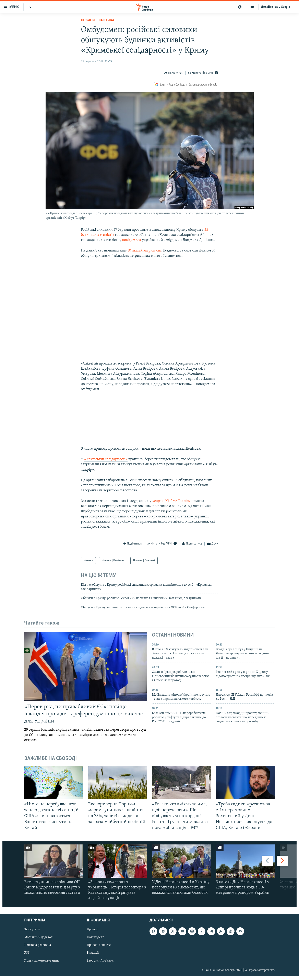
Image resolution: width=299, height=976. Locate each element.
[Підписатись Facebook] (153, 931)
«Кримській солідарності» (106, 459)
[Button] (173, 73)
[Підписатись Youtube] (182, 931)
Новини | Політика (97, 20)
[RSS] (221, 931)
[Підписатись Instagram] (192, 931)
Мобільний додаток (38, 937)
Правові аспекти (99, 945)
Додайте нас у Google (275, 7)
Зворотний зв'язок (100, 960)
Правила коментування (41, 960)
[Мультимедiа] (252, 7)
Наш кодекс (95, 937)
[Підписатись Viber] (201, 931)
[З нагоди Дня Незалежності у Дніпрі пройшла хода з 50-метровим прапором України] (245, 861)
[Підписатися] (240, 931)
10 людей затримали (144, 251)
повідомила (131, 240)
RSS (27, 952)
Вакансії (93, 952)
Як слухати (32, 929)
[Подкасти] (240, 7)
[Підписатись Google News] (163, 931)
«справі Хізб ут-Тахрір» (172, 501)
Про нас (92, 929)
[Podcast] (230, 931)
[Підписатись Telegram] (211, 931)
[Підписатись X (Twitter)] (173, 931)
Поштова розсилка (37, 945)
